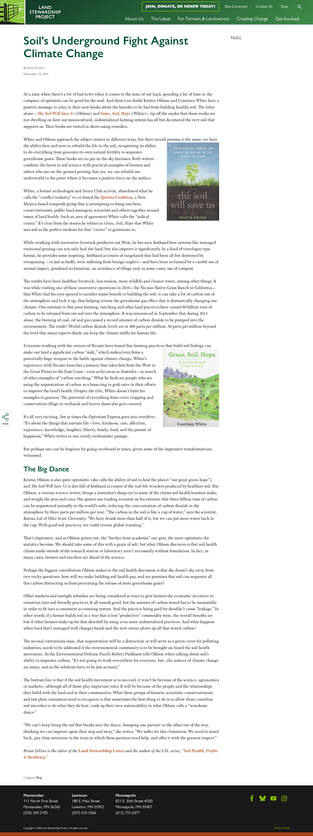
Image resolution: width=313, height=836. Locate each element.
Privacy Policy (282, 827)
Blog (39, 777)
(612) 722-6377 (128, 812)
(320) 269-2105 (35, 812)
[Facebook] (251, 798)
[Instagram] (284, 798)
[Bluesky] (262, 798)
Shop (284, 6)
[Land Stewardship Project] (52, 12)
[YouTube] (273, 798)
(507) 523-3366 (84, 812)
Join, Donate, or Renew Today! (180, 6)
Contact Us (264, 6)
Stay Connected (236, 6)
